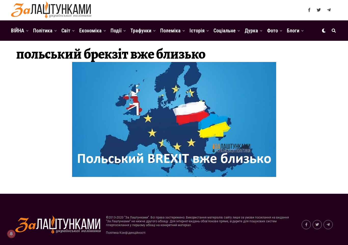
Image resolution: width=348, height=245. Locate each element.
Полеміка (170, 31)
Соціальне (224, 31)
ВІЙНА (17, 31)
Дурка (251, 31)
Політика (42, 31)
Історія (197, 31)
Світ (65, 31)
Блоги (293, 31)
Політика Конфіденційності (125, 233)
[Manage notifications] (11, 234)
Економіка (90, 31)
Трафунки (140, 31)
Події (116, 31)
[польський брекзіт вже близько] (174, 175)
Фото (272, 31)
